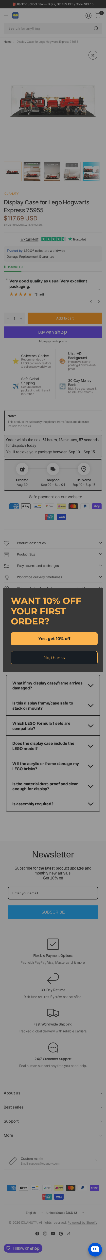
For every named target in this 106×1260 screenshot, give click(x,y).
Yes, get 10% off (54, 638)
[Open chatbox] (95, 1250)
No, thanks (54, 657)
